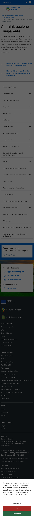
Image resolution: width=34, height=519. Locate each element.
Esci (17, 508)
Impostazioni (17, 503)
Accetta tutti (17, 514)
